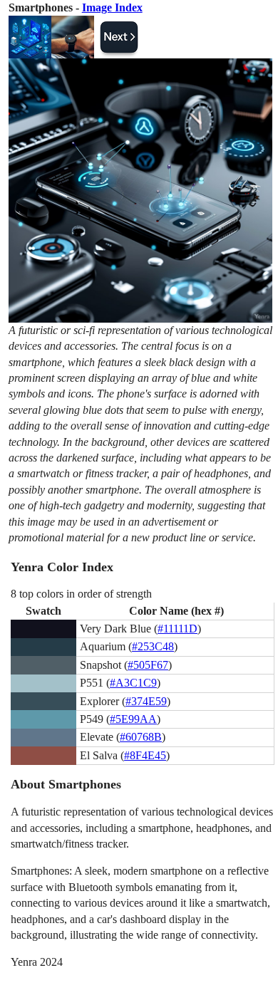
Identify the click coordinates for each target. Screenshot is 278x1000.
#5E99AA (133, 719)
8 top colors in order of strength (81, 594)
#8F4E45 (145, 755)
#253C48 (153, 646)
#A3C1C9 (133, 683)
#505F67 (148, 665)
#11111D (177, 629)
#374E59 (146, 701)
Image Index (112, 7)
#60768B (141, 737)
